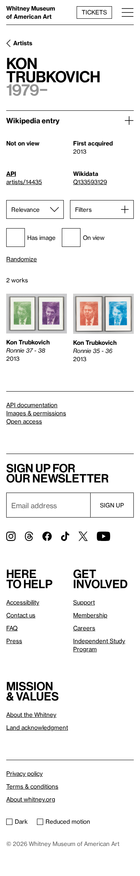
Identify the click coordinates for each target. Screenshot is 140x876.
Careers (84, 627)
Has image (41, 237)
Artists (22, 42)
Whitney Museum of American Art (30, 12)
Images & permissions (36, 413)
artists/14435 (24, 181)
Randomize (21, 259)
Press (14, 640)
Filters (83, 209)
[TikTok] (65, 536)
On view (94, 237)
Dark (21, 821)
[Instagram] (11, 536)
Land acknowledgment (37, 727)
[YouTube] (103, 536)
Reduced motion (68, 821)
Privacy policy (24, 773)
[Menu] (127, 12)
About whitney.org (30, 799)
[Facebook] (47, 536)
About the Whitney (31, 714)
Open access (24, 421)
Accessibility (22, 602)
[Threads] (29, 536)
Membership (90, 615)
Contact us (20, 615)
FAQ (12, 627)
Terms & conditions (32, 786)
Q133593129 (90, 181)
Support (84, 602)
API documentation (32, 404)
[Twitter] (83, 536)
